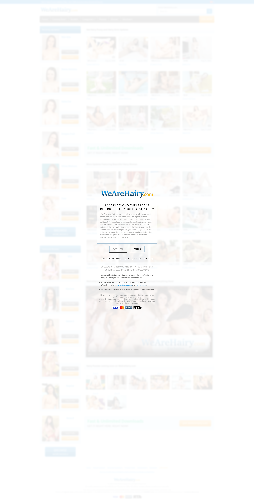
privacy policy (140, 285)
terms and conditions (123, 285)
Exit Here (118, 249)
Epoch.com (112, 299)
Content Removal (132, 303)
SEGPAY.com (131, 301)
